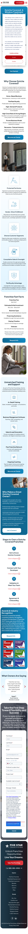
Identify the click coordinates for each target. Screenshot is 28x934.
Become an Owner (14, 137)
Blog (14, 890)
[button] (3, 686)
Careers (14, 887)
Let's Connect (19, 2)
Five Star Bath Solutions (14, 904)
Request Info (14, 340)
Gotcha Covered (14, 909)
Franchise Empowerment (14, 879)
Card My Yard (14, 900)
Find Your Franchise (14, 876)
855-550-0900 (14, 868)
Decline (14, 61)
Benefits (14, 883)
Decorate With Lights (14, 902)
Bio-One (14, 898)
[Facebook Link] (12, 918)
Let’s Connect (12, 530)
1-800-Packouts (14, 913)
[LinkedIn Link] (15, 918)
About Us (14, 885)
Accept (14, 57)
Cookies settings (14, 53)
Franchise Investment (14, 881)
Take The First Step (14, 863)
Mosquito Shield (14, 911)
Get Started (14, 71)
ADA (18, 925)
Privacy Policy (8, 38)
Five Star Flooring (14, 907)
